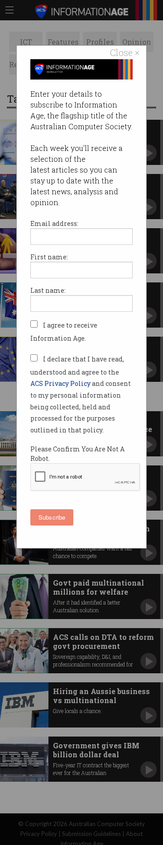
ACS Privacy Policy (61, 383)
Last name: (48, 290)
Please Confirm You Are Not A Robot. (77, 454)
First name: (49, 257)
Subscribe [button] (51, 517)
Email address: (54, 223)
